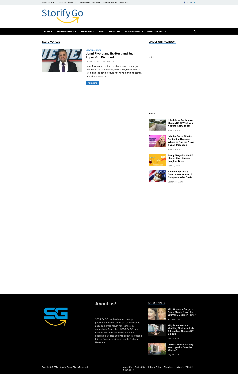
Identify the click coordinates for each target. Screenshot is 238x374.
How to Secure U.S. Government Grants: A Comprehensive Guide (180, 174)
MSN (151, 57)
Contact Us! (72, 2)
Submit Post (123, 2)
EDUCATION (114, 31)
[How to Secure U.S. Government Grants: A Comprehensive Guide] (157, 171)
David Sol (110, 61)
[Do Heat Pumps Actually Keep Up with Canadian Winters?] (157, 344)
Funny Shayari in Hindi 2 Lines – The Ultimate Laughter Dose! (180, 158)
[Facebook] (184, 2)
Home (47, 31)
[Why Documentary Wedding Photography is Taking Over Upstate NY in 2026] (157, 325)
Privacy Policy (85, 2)
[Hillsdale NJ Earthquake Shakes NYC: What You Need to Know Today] (157, 120)
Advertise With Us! (110, 2)
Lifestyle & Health (156, 31)
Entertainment (132, 31)
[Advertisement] (172, 87)
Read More (91, 82)
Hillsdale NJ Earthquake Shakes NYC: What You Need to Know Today (180, 123)
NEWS (102, 31)
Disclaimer (96, 2)
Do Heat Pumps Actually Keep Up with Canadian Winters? (181, 347)
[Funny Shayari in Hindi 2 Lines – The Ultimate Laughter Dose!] (157, 155)
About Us (62, 2)
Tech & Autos (87, 31)
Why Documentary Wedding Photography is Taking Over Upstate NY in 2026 (181, 329)
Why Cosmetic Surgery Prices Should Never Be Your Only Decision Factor (182, 312)
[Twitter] (188, 2)
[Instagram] (191, 2)
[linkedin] (194, 2)
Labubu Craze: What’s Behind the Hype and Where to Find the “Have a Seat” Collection (181, 140)
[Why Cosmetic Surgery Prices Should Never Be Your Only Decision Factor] (157, 309)
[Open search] (195, 31)
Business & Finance (66, 31)
